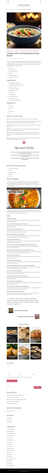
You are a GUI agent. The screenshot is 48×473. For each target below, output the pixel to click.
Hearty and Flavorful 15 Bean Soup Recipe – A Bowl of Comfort (12, 340)
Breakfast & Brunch (10, 435)
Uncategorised (9, 463)
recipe (22, 302)
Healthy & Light (36, 50)
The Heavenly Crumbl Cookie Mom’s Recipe (24, 341)
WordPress (27, 471)
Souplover (37, 302)
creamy (17, 298)
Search (8, 385)
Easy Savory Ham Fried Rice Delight (13, 401)
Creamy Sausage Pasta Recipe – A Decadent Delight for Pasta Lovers (35, 340)
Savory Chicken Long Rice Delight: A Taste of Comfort (16, 399)
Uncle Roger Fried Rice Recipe (12, 403)
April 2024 (8, 418)
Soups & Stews (28, 51)
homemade (15, 300)
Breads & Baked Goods (11, 433)
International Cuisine (10, 51)
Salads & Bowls (9, 456)
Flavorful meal (10, 300)
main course (36, 300)
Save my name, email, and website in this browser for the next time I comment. (20, 377)
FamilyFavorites (33, 298)
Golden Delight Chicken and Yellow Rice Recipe (15, 395)
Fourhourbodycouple (10, 58)
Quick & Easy (23, 51)
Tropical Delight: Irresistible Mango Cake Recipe (12, 357)
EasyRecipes (27, 298)
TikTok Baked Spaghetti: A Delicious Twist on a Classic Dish (24, 357)
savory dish (26, 302)
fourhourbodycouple (24, 5)
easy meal (21, 298)
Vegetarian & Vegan (35, 51)
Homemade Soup (30, 300)
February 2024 (9, 422)
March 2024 (9, 420)
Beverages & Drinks (10, 431)
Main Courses (17, 51)
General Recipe (29, 50)
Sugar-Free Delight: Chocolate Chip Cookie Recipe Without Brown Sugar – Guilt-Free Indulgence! (35, 356)
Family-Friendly (23, 50)
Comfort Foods (17, 50)
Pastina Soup (10, 302)
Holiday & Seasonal (10, 448)
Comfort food (12, 298)
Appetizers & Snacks (10, 50)
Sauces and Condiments (11, 458)
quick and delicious (16, 302)
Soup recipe (32, 302)
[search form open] (40, 1)
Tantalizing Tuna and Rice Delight (13, 397)
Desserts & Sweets (10, 439)
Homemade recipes (22, 300)
